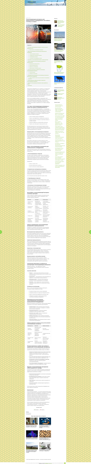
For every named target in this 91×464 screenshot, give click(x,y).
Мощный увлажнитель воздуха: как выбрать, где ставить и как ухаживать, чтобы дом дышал (31, 426)
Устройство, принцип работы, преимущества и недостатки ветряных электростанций (58, 40)
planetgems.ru (47, 463)
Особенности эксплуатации (33, 73)
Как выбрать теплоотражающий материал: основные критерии (38, 59)
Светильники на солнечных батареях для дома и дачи (61, 98)
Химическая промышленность (34, 65)
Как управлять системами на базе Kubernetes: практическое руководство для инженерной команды (45, 426)
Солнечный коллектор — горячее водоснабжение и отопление (61, 91)
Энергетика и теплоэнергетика (34, 66)
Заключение (30, 85)
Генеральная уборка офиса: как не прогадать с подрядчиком (44, 450)
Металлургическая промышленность (35, 63)
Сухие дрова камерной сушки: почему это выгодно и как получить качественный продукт (44, 439)
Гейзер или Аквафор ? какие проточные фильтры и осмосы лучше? (58, 62)
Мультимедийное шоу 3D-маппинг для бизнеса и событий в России (32, 438)
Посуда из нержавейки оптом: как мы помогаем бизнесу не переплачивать (60, 166)
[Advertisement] (45, 12)
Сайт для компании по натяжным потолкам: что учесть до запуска (59, 105)
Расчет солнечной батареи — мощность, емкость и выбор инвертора (61, 25)
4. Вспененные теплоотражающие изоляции (36, 58)
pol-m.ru (51, 463)
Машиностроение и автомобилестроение (35, 68)
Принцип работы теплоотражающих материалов (36, 49)
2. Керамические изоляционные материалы (36, 55)
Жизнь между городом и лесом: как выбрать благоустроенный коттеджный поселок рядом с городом (31, 451)
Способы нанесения (32, 72)
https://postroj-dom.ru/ (29, 460)
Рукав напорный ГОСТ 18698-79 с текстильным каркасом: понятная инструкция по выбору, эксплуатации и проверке (60, 118)
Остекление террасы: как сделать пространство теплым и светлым (60, 140)
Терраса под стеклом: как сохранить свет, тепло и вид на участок (59, 132)
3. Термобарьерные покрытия (34, 56)
